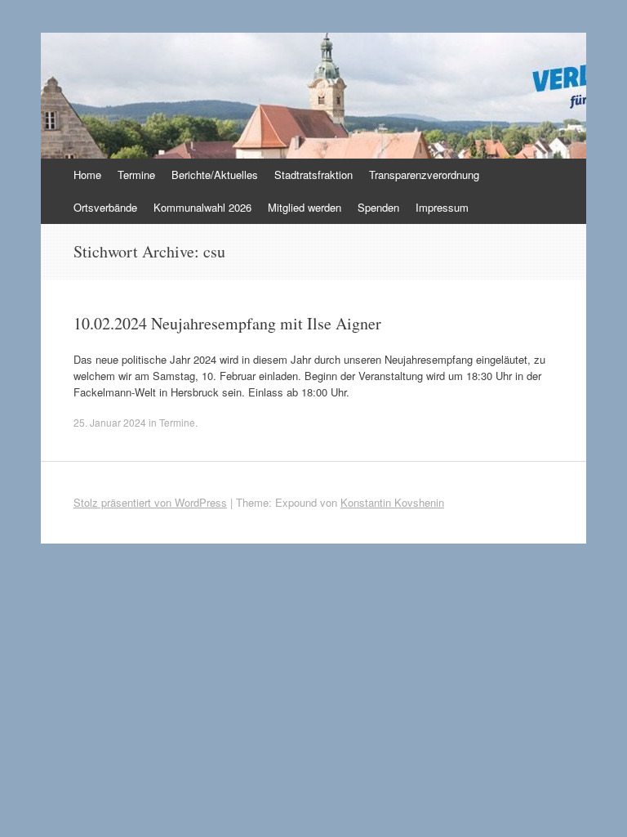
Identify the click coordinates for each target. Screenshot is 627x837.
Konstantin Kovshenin (392, 502)
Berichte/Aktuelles (214, 174)
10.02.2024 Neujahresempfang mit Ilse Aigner (227, 323)
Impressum (442, 207)
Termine (136, 174)
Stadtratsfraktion (313, 174)
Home (87, 174)
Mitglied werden (304, 207)
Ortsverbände (105, 207)
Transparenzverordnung (424, 174)
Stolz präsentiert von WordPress (150, 502)
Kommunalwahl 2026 (202, 207)
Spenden (378, 207)
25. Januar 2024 (109, 422)
